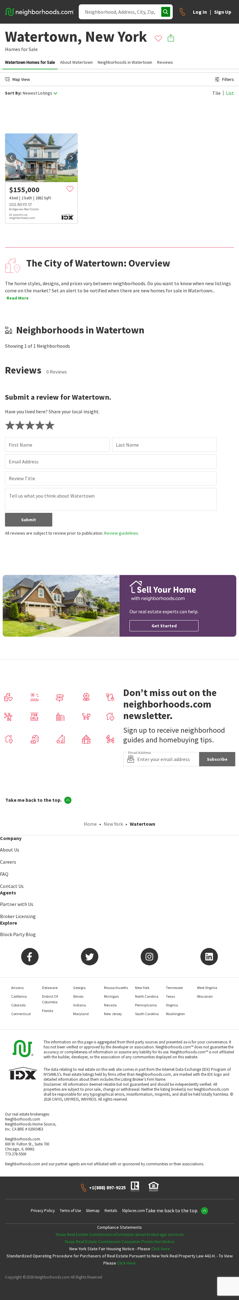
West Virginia (207, 987)
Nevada (110, 1005)
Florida (47, 1010)
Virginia (172, 1005)
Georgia (79, 987)
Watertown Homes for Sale (30, 62)
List (230, 93)
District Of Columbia (50, 999)
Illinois (78, 996)
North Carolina (146, 996)
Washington (175, 1013)
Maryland (81, 1013)
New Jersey (113, 1013)
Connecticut (21, 1013)
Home (90, 824)
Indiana (79, 1005)
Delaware (50, 987)
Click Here (160, 1248)
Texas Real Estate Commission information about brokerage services (119, 1234)
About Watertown (76, 62)
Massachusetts (116, 987)
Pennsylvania (146, 1005)
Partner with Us (16, 904)
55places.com (133, 1210)
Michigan (111, 996)
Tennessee (174, 987)
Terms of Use (70, 1210)
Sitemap (93, 1210)
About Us (9, 850)
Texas (170, 996)
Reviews (165, 62)
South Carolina (147, 1013)
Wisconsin (205, 996)
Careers (8, 862)
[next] (72, 158)
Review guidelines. (121, 533)
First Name (20, 444)
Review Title (22, 478)
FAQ (4, 874)
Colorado (18, 1005)
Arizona (17, 987)
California (19, 996)
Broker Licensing (18, 916)
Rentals (111, 1210)
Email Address (24, 461)
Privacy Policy (43, 1210)
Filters (228, 79)
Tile (216, 93)
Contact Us (12, 886)
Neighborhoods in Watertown (125, 62)
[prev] (11, 158)
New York (113, 824)
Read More (18, 298)
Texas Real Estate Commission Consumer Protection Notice (119, 1241)
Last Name (127, 444)
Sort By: (13, 93)
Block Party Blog (18, 934)
